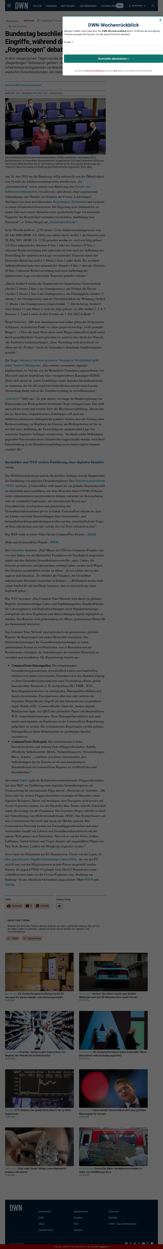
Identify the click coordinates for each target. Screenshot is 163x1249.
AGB (115, 71)
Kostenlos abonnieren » (113, 58)
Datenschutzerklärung (94, 71)
